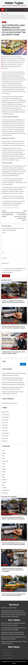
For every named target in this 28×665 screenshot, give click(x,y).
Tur (18, 207)
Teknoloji (15, 297)
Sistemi (15, 207)
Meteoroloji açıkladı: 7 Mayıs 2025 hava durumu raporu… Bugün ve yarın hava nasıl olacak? (20, 215)
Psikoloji (4, 482)
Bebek (3, 453)
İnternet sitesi (5, 263)
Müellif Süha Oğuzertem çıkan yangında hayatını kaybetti (8, 213)
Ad (3, 252)
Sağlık (3, 485)
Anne (3, 450)
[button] (6, 10)
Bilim (3, 455)
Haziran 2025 (5, 433)
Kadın (3, 474)
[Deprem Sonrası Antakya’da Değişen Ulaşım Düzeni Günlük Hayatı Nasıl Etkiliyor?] (14, 583)
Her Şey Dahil (7, 207)
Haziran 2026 (5, 417)
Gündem (4, 297)
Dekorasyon (5, 461)
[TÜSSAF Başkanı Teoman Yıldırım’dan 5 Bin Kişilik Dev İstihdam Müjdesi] (14, 341)
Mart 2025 (4, 441)
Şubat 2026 (5, 427)
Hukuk (4, 322)
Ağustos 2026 (5, 412)
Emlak (3, 463)
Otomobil (4, 479)
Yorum (4, 232)
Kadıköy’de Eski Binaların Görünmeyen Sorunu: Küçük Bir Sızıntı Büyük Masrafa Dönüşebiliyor (12, 570)
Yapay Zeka (5, 493)
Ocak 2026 (4, 430)
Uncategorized (5, 490)
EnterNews (21, 661)
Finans (4, 22)
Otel (12, 207)
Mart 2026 (4, 425)
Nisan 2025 (5, 438)
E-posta (4, 258)
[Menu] (6, 10)
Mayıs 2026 (5, 420)
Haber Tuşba (14, 3)
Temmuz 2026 (5, 414)
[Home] (3, 10)
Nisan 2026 (5, 422)
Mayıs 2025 (5, 435)
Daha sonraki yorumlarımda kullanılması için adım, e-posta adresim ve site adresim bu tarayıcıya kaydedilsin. (13, 270)
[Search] (26, 10)
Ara (4, 361)
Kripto (3, 477)
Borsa (3, 458)
